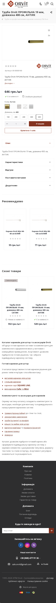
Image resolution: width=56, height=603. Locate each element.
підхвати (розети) (32, 427)
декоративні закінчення (16, 417)
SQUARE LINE (23, 385)
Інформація (28, 484)
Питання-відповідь (28, 514)
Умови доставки (28, 496)
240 (23, 117)
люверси (9, 435)
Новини (28, 474)
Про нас (28, 471)
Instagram (27, 545)
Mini (26, 389)
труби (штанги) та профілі (16, 420)
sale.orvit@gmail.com (21, 564)
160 (8, 117)
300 (31, 117)
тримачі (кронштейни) (15, 413)
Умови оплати (28, 492)
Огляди (28, 518)
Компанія (28, 466)
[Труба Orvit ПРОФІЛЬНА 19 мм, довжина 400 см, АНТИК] (28, 42)
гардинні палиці (12, 431)
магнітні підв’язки (13, 427)
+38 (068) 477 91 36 (29, 558)
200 (16, 117)
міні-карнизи (11, 389)
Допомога (28, 489)
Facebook (20, 545)
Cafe (19, 389)
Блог (28, 510)
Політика (28, 478)
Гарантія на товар (28, 500)
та (22, 389)
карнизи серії (11, 385)
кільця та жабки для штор (17, 424)
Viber (33, 545)
